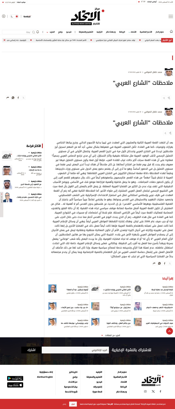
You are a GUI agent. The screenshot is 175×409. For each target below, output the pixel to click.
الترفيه (99, 32)
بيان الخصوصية (70, 386)
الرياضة (122, 32)
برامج (60, 32)
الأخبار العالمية (146, 32)
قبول (73, 404)
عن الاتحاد (72, 381)
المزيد (52, 32)
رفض (64, 404)
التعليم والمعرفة (86, 32)
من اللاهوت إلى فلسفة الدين (31, 184)
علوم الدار (160, 32)
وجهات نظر (111, 32)
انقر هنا (110, 404)
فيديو (68, 32)
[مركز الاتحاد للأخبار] (87, 16)
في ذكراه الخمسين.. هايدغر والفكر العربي (28, 197)
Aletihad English (45, 376)
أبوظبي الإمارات (149, 1)
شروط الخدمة (71, 391)
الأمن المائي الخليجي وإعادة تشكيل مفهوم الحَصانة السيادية (28, 155)
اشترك (31, 350)
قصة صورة (97, 391)
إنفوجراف (97, 386)
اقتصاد (133, 32)
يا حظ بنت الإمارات (35, 170)
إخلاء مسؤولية (46, 372)
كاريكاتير (73, 372)
